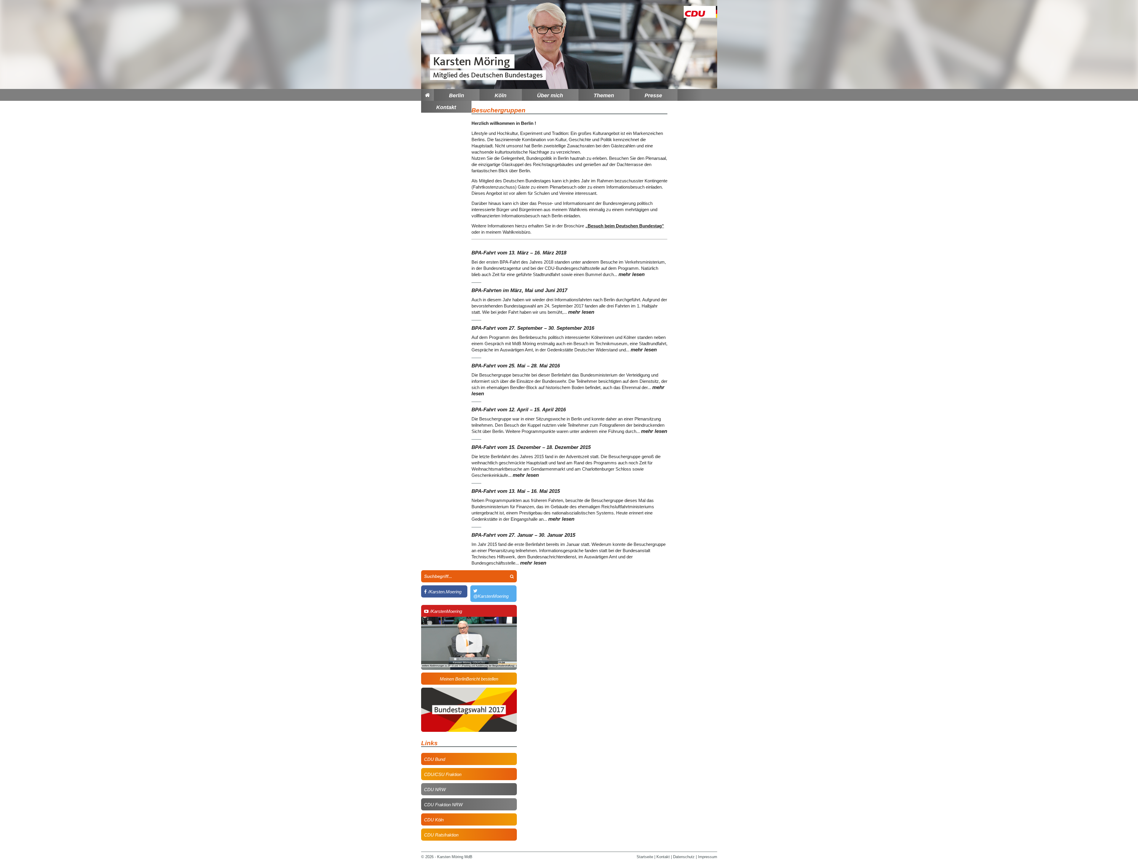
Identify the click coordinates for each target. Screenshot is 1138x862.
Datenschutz (684, 857)
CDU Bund (434, 759)
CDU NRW (435, 789)
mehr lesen (631, 274)
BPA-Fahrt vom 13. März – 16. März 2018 (518, 253)
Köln (500, 95)
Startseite (645, 857)
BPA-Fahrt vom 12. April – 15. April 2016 (518, 409)
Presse (653, 95)
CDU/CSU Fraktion (442, 774)
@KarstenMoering (491, 594)
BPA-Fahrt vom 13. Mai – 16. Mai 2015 (515, 491)
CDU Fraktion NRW (443, 804)
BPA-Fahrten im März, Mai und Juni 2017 (519, 290)
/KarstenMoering (443, 611)
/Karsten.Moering (442, 591)
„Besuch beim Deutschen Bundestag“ (624, 225)
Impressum (707, 857)
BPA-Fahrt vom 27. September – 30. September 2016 (532, 328)
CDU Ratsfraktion (441, 834)
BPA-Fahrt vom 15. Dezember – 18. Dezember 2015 (531, 447)
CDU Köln (434, 819)
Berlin (456, 95)
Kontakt (446, 107)
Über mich (550, 95)
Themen (604, 95)
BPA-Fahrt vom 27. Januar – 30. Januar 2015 (523, 535)
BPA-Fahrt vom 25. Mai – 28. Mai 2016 (515, 366)
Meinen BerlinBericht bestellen (469, 678)
